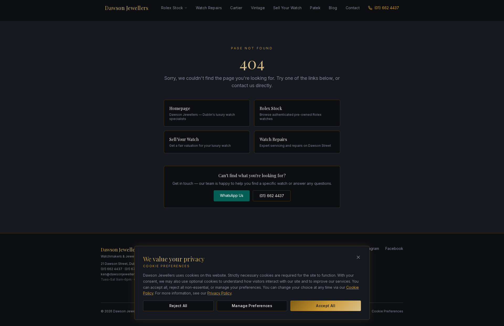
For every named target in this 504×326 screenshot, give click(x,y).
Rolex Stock (172, 8)
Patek (315, 8)
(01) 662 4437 (386, 8)
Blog (333, 8)
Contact (353, 8)
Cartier (236, 8)
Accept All (325, 305)
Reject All (178, 305)
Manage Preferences (252, 305)
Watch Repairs (209, 8)
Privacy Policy (219, 293)
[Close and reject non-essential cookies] (358, 257)
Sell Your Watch (287, 8)
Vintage (258, 8)
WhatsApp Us (231, 195)
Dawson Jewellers (126, 7)
